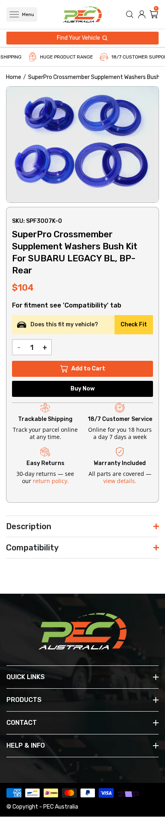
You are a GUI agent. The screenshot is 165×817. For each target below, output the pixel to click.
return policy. (51, 481)
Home (13, 77)
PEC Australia (60, 806)
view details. (120, 481)
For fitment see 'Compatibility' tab (66, 305)
